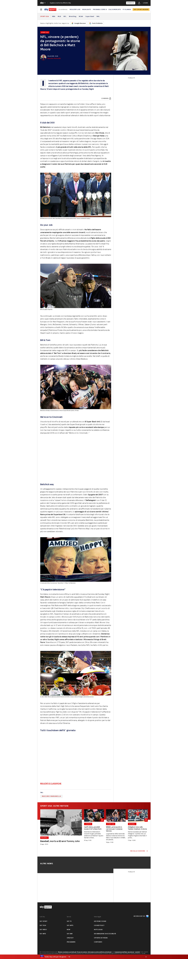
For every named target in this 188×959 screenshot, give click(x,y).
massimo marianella (51, 796)
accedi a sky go (139, 916)
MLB (59, 16)
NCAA (81, 16)
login (145, 3)
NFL (65, 16)
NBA (53, 16)
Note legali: (97, 916)
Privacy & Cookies (82, 952)
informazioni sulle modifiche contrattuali (100, 952)
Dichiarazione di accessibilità (105, 933)
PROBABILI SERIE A (100, 9)
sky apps (70, 925)
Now (68, 929)
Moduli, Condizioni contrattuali (67, 952)
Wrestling (72, 16)
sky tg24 (43, 925)
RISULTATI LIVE (75, 9)
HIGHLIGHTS (86, 9)
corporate (98, 942)
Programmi (71, 942)
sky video (43, 929)
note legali (98, 929)
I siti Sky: (42, 916)
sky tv (69, 921)
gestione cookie (100, 921)
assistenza (131, 952)
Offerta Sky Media (100, 938)
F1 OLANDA (127, 9)
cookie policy (99, 925)
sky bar (69, 933)
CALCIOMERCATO (114, 9)
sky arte (43, 933)
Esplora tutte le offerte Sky (60, 3)
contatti (137, 952)
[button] (90, 957)
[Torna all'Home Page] (50, 9)
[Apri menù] (41, 9)
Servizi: (69, 916)
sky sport (43, 921)
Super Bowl (90, 16)
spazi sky (70, 938)
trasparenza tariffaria (121, 952)
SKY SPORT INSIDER (141, 9)
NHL (98, 16)
